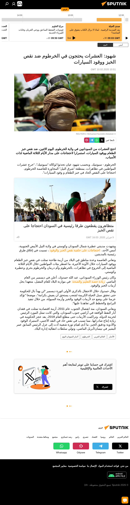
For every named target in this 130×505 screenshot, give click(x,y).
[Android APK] (116, 475)
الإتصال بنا (92, 466)
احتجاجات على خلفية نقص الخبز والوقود (75, 250)
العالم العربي (99, 336)
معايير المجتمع (60, 466)
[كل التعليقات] (125, 500)
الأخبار (111, 336)
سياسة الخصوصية (77, 466)
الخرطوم (86, 336)
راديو (77, 437)
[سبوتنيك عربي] (115, 6)
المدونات (30, 437)
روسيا (103, 437)
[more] (18, 237)
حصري (85, 437)
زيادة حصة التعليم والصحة (88, 281)
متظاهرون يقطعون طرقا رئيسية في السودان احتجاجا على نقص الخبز (69, 228)
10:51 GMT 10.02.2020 (103, 69)
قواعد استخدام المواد (108, 466)
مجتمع (55, 437)
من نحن (124, 466)
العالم (111, 437)
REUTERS (81, 134)
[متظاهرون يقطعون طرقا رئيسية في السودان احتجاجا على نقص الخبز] (65, 200)
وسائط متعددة (43, 437)
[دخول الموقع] (13, 3)
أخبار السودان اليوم (70, 336)
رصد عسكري (66, 437)
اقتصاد (94, 437)
